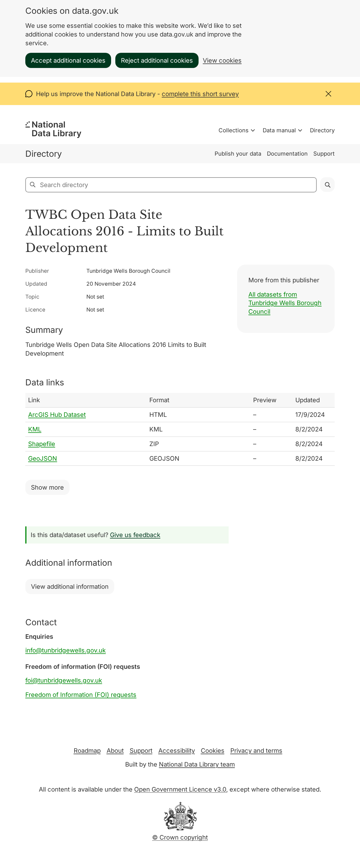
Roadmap (87, 750)
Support (324, 153)
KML (34, 429)
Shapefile (41, 443)
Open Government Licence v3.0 (180, 789)
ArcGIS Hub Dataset (57, 414)
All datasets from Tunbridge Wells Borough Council (284, 303)
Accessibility (176, 750)
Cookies (212, 750)
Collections (234, 130)
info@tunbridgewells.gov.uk (65, 650)
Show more (47, 487)
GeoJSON (42, 458)
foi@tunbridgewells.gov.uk (63, 680)
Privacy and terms (256, 750)
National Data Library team (197, 764)
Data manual (279, 130)
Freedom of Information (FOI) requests (80, 694)
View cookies (222, 60)
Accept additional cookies (68, 60)
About (115, 750)
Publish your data (238, 153)
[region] (180, 429)
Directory (322, 130)
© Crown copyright (180, 837)
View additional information (70, 586)
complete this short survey (200, 93)
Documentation (287, 153)
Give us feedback (135, 534)
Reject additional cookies (157, 60)
